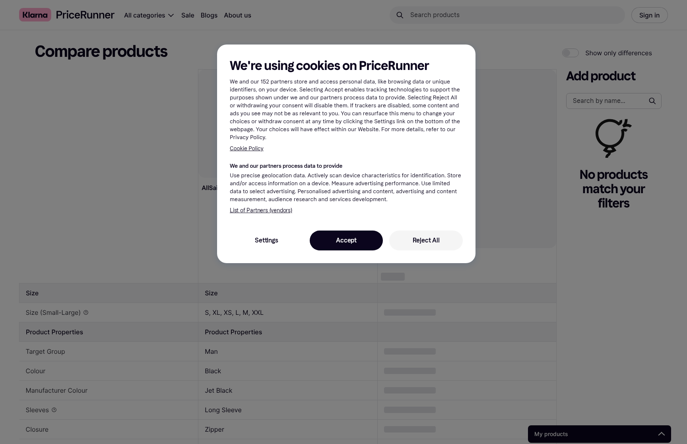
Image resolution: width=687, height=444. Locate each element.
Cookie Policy (247, 148)
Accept (346, 240)
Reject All (426, 240)
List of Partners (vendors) (261, 210)
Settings (266, 240)
